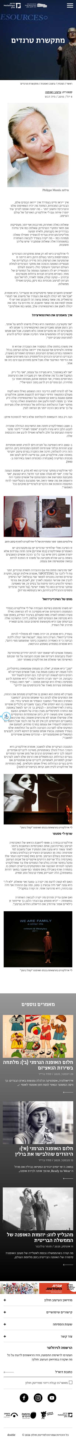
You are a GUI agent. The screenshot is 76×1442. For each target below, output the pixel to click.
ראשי (69, 83)
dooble (11, 1434)
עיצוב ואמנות (48, 83)
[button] (5, 716)
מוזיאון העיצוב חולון (58, 1300)
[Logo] (37, 6)
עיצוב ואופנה (53, 92)
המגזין (60, 83)
